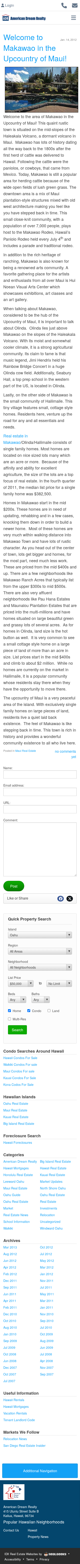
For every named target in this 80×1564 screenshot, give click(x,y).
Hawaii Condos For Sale (20, 1058)
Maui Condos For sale (18, 1071)
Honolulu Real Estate (18, 1174)
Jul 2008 (46, 1354)
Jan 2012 (46, 1274)
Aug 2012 (10, 1254)
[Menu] (73, 17)
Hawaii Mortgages (16, 1168)
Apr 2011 (9, 1300)
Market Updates (51, 1181)
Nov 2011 (47, 1280)
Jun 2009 (46, 1347)
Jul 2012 (46, 1254)
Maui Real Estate (25, 750)
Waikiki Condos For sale (20, 1064)
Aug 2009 (47, 1341)
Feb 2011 (10, 1307)
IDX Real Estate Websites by (23, 1554)
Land (55, 1011)
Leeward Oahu (13, 1181)
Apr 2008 (46, 1361)
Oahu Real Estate (15, 1103)
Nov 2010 (47, 1314)
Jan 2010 (9, 1334)
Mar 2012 (47, 1267)
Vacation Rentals (15, 1413)
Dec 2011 (10, 1280)
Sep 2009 (10, 1341)
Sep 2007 (47, 1374)
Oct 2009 (46, 1334)
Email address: (13, 785)
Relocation (47, 1215)
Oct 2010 (9, 1320)
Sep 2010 (47, 1320)
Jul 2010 (46, 1327)
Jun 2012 (9, 1260)
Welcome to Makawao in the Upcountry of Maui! (35, 47)
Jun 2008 (9, 1361)
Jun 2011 (9, 1294)
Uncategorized (50, 1221)
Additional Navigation (40, 1470)
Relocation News (15, 1439)
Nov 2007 (47, 1367)
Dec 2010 (10, 1314)
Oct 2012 (46, 1247)
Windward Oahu (51, 1228)
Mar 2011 (47, 1300)
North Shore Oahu (53, 1188)
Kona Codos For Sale (18, 1084)
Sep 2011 (10, 1287)
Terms (30, 1559)
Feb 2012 (10, 1274)
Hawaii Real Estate (53, 1168)
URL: (6, 802)
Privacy (44, 1559)
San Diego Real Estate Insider (24, 1445)
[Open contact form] (75, 4)
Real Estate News (15, 1215)
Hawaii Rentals (13, 1400)
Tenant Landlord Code (19, 1420)
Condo (36, 1011)
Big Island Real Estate (18, 1123)
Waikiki (8, 1228)
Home (17, 1011)
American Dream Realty (20, 1161)
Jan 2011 (46, 1307)
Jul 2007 (9, 1381)
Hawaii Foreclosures (17, 1142)
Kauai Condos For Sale (19, 1078)
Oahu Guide (11, 1195)
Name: (8, 768)
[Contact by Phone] (64, 4)
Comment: (10, 820)
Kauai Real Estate (15, 1117)
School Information (16, 1221)
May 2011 (47, 1294)
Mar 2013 (10, 1247)
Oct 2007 (9, 1374)
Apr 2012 (9, 1267)
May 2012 (47, 1260)
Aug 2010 (10, 1327)
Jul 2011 (46, 1287)
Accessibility (12, 1559)
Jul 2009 (9, 1347)
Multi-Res (19, 1019)
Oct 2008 (9, 1354)
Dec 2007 (10, 1367)
